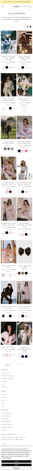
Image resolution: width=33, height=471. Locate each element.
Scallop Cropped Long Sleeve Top (24, 142)
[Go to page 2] (25, 363)
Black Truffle (19, 273)
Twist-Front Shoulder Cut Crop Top (24, 225)
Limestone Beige (12, 148)
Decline (16, 464)
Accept (16, 461)
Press (3, 406)
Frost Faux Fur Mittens (24, 266)
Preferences (16, 468)
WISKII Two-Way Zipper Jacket (8, 99)
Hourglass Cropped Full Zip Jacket (24, 349)
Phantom (5, 148)
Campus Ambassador (7, 427)
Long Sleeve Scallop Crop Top (9, 183)
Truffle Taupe (8, 148)
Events (3, 400)
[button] (28, 7)
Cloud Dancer (24, 110)
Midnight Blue (22, 356)
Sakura (3, 275)
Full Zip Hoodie (8, 347)
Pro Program (5, 419)
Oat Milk (3, 108)
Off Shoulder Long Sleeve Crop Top (24, 183)
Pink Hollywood (26, 150)
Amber (22, 273)
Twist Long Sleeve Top (8, 266)
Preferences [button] (8, 458)
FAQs (3, 384)
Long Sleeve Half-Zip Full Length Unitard (8, 58)
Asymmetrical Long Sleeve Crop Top (8, 224)
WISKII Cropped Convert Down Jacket (24, 58)
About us (4, 394)
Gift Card (4, 430)
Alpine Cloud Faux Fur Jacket (24, 99)
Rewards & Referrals (7, 413)
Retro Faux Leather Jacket (9, 142)
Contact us (4, 387)
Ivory (3, 67)
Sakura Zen (22, 150)
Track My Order (6, 373)
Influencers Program (7, 424)
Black (6, 67)
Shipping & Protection (7, 376)
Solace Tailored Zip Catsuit (24, 307)
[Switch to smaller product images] (30, 27)
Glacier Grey (10, 275)
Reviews (4, 397)
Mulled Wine (10, 191)
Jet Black (26, 273)
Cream (6, 275)
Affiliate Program (6, 422)
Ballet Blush (10, 67)
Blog (3, 403)
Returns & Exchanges (7, 378)
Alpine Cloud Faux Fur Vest (8, 307)
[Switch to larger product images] (27, 27)
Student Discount (6, 416)
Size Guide (4, 381)
